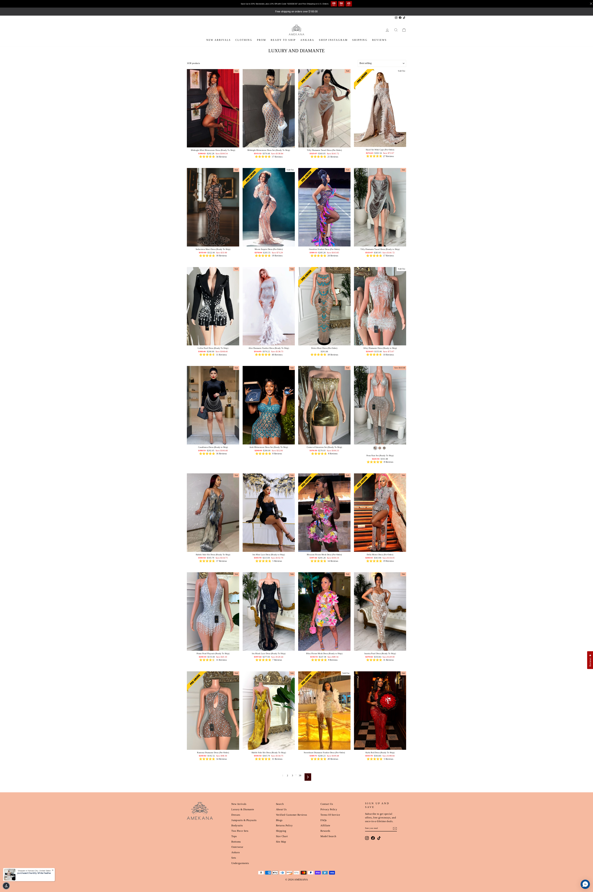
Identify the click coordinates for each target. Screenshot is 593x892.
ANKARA (307, 40)
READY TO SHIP (283, 40)
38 (300, 775)
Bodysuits (237, 825)
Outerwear (237, 846)
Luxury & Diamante (242, 809)
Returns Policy (284, 825)
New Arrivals (238, 804)
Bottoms (236, 841)
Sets (233, 857)
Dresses (235, 814)
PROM (261, 40)
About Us (281, 809)
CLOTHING (243, 40)
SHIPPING (360, 40)
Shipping (281, 830)
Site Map (281, 841)
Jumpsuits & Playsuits (244, 820)
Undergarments (240, 863)
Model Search (328, 836)
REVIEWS (379, 40)
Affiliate (325, 825)
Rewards (325, 830)
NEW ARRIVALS (218, 40)
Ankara (235, 852)
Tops (234, 836)
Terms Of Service (330, 814)
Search (280, 804)
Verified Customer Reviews (291, 814)
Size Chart (282, 836)
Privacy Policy (328, 809)
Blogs (279, 820)
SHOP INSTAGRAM (333, 40)
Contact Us (326, 804)
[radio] (375, 448)
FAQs (323, 820)
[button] (6, 886)
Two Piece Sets (239, 830)
